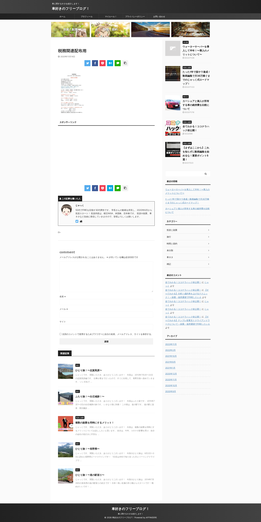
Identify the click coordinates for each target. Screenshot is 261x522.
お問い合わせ (159, 16)
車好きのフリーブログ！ (71, 8)
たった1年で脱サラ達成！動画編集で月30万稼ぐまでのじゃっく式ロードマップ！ (187, 201)
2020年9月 (170, 391)
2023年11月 (171, 344)
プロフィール (87, 16)
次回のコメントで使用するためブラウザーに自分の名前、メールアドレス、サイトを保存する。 (107, 334)
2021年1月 (170, 367)
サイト (63, 321)
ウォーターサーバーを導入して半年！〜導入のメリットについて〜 (196, 50)
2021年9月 (170, 362)
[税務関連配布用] (110, 63)
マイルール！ (111, 16)
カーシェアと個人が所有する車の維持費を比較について (196, 104)
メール (64, 309)
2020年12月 (171, 373)
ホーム (62, 16)
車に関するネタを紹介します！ (130, 514)
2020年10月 (171, 385)
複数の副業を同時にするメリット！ (94, 422)
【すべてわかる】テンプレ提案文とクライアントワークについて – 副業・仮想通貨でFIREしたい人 (187, 320)
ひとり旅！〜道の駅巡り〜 (89, 474)
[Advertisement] (106, 156)
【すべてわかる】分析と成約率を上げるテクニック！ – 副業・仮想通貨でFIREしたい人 (187, 293)
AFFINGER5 (151, 517)
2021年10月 (171, 356)
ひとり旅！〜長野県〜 (87, 448)
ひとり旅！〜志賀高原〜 (88, 370)
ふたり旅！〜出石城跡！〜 (89, 396)
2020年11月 (171, 379)
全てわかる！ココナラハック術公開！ (183, 282)
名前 (63, 296)
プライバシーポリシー (135, 16)
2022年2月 (170, 350)
